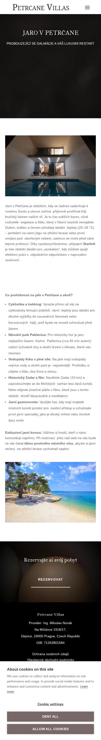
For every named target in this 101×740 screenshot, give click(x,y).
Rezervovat (50, 579)
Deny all (50, 716)
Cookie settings (51, 704)
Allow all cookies (50, 729)
